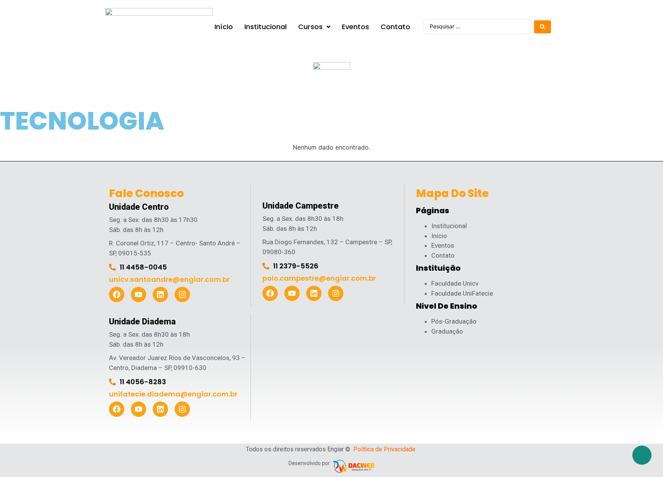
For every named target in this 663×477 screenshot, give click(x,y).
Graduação (447, 331)
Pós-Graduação (454, 321)
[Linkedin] (160, 294)
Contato (443, 255)
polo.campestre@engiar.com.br (319, 278)
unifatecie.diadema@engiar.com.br (173, 394)
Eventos (442, 245)
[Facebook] (116, 294)
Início (439, 236)
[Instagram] (182, 294)
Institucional (449, 226)
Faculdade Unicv (454, 283)
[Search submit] (542, 26)
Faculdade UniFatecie (462, 293)
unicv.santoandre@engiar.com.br (169, 279)
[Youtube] (138, 294)
